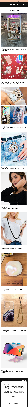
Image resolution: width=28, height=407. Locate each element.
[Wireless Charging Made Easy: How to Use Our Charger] (14, 269)
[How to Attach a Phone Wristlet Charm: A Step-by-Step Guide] (14, 310)
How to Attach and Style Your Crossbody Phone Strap (13, 249)
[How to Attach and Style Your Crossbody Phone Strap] (14, 228)
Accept (13, 396)
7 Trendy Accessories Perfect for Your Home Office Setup (12, 372)
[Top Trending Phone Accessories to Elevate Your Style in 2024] (14, 105)
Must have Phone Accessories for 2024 (11, 208)
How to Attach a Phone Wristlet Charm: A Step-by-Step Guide (13, 331)
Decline (13, 400)
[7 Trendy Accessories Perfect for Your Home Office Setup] (14, 351)
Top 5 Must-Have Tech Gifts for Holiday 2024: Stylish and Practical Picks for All (13, 82)
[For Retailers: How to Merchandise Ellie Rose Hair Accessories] (14, 30)
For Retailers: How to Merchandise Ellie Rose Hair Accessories (13, 50)
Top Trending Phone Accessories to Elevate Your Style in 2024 (13, 128)
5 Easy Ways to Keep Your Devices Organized (12, 168)
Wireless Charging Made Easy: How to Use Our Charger (13, 290)
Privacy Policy (21, 392)
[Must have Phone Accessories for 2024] (14, 188)
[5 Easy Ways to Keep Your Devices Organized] (14, 149)
